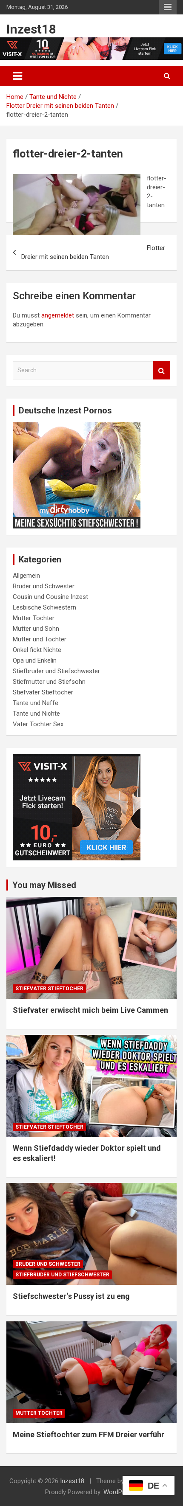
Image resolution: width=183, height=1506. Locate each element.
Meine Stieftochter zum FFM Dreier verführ (88, 1434)
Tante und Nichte (36, 713)
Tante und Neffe (35, 703)
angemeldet (57, 315)
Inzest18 (31, 29)
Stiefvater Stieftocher (43, 692)
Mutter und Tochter (39, 639)
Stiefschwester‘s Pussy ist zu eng (71, 1296)
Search (161, 370)
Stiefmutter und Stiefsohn (49, 682)
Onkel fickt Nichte (37, 650)
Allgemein (26, 575)
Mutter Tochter (33, 618)
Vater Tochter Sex (38, 724)
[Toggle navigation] (17, 76)
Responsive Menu (168, 7)
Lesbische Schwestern (44, 607)
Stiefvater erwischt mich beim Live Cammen (90, 1010)
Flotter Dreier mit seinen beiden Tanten (93, 252)
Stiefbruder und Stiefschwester (56, 671)
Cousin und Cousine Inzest (50, 597)
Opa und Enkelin (35, 660)
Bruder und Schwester (43, 586)
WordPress (118, 1492)
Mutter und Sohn (36, 628)
